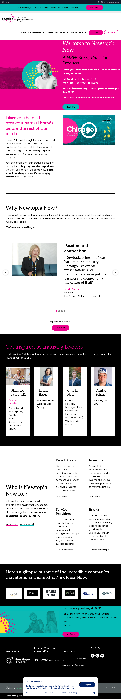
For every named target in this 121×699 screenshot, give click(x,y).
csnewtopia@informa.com (73, 665)
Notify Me (94, 7)
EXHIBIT (111, 32)
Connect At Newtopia (99, 549)
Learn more (61, 496)
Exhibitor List (12, 524)
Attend (96, 32)
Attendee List (27, 524)
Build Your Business (64, 549)
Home (23, 32)
